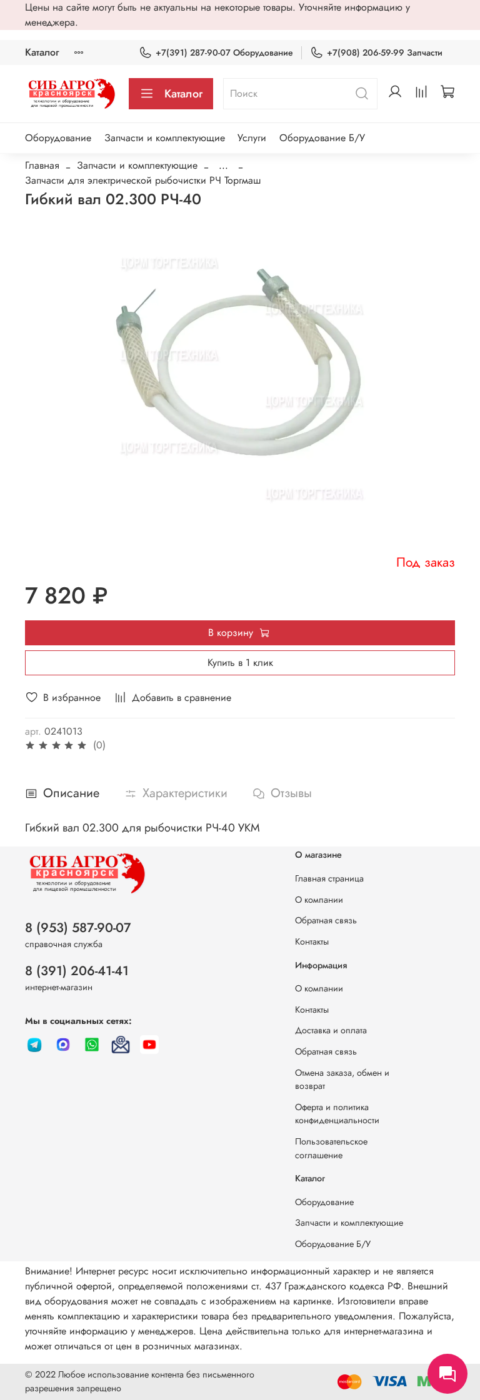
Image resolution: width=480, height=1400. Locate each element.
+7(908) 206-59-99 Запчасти (384, 52)
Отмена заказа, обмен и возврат (342, 1079)
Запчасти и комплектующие (164, 138)
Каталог (42, 52)
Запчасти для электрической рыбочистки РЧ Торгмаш (143, 180)
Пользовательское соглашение (331, 1148)
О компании (319, 899)
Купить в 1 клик (240, 662)
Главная (42, 165)
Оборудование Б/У (322, 138)
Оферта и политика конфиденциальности (337, 1114)
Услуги (252, 138)
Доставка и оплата (331, 1030)
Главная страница (329, 878)
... (223, 165)
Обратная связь (326, 920)
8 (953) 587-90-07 (78, 927)
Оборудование (58, 138)
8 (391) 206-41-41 (77, 970)
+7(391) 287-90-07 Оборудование (224, 52)
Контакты (312, 941)
